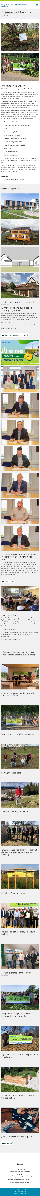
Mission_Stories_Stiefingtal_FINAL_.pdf (16, 335)
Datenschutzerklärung (23, 1189)
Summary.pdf (8, 1143)
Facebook (27, 1182)
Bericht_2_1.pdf (9, 581)
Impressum (14, 1189)
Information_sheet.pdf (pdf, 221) (13, 179)
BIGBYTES (23, 1193)
